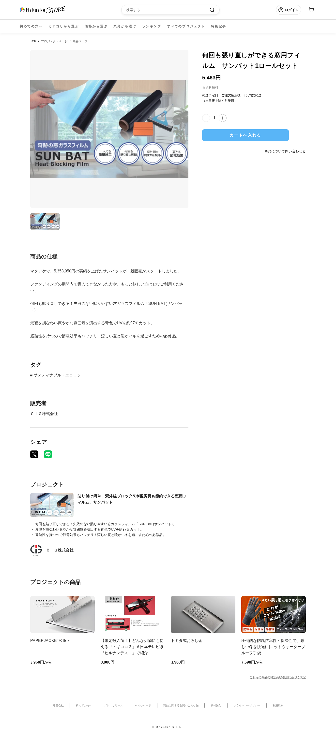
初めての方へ (31, 26)
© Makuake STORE (168, 727)
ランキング (151, 26)
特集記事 (218, 26)
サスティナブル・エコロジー (59, 375)
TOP (33, 41)
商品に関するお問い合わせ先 (181, 705)
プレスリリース (113, 705)
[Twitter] (34, 454)
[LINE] (48, 454)
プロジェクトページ (54, 41)
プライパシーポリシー (246, 705)
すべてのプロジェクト (186, 26)
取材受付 (216, 705)
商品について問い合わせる (285, 151)
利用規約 (278, 705)
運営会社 (58, 705)
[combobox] (168, 10)
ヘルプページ (143, 705)
